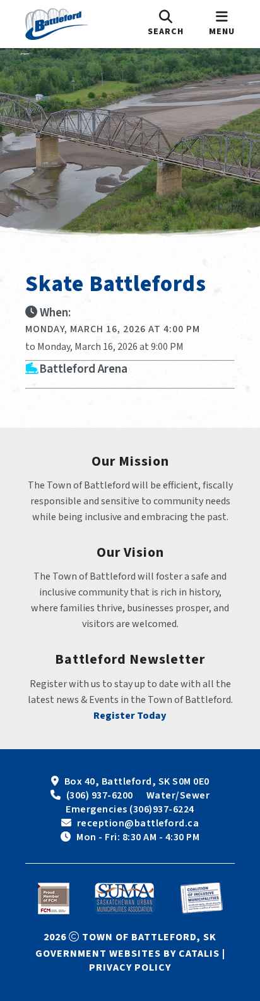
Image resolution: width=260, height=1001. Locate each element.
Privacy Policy (130, 967)
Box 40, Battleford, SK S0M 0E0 (137, 781)
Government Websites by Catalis (127, 954)
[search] (166, 24)
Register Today (130, 716)
